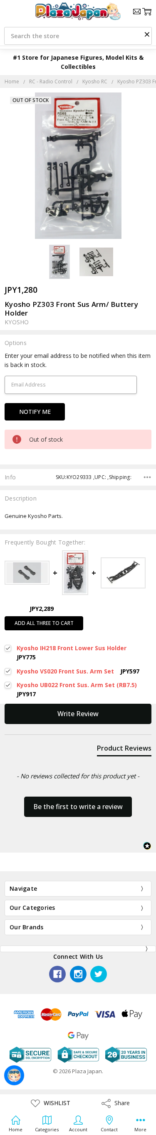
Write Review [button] (78, 713)
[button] (147, 34)
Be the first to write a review (78, 806)
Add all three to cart (44, 623)
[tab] (124, 750)
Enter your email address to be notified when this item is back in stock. (78, 360)
